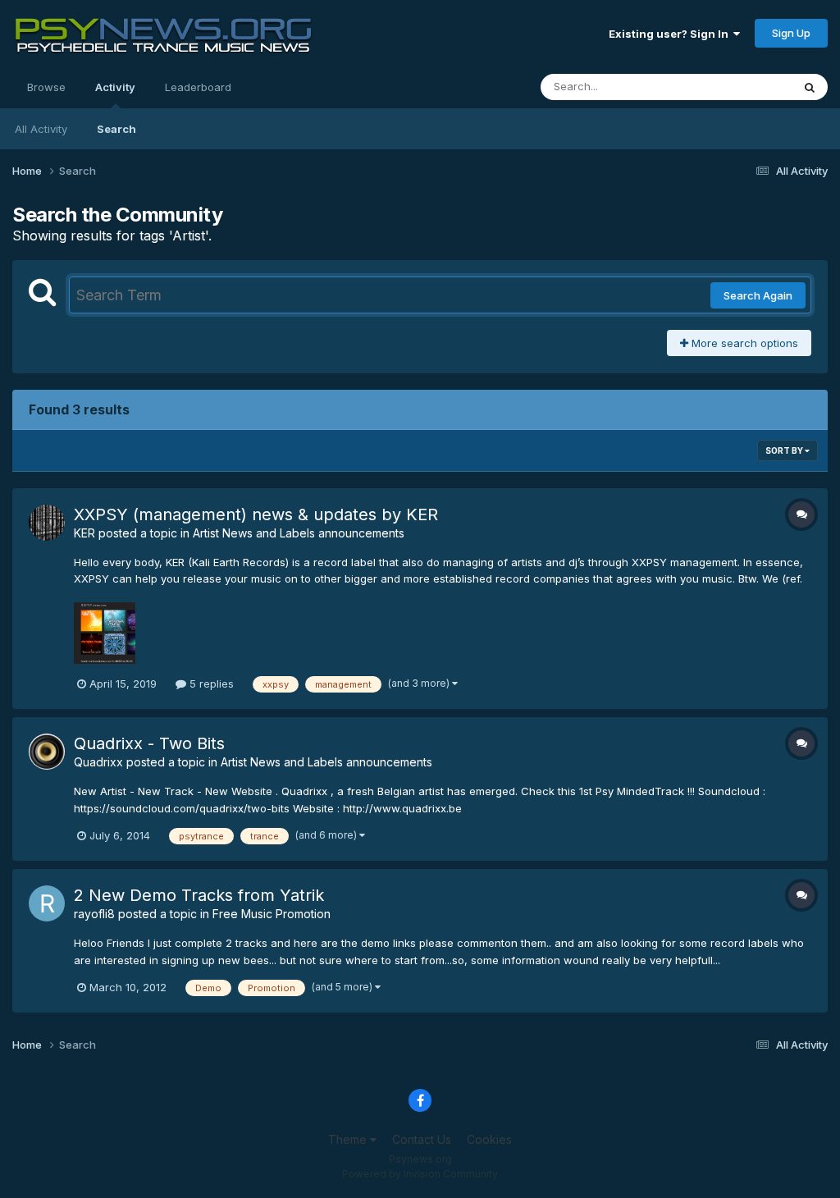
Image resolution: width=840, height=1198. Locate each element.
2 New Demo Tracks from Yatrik (199, 895)
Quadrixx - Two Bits (149, 743)
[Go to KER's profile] (47, 523)
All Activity (41, 128)
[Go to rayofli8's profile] (47, 903)
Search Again (758, 295)
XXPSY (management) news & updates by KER (256, 514)
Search (116, 128)
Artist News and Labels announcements (298, 533)
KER (84, 533)
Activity (115, 87)
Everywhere (740, 86)
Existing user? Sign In (671, 33)
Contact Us (421, 1139)
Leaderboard (198, 87)
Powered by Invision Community (420, 1174)
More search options (743, 343)
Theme (349, 1139)
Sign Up (791, 32)
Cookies (489, 1139)
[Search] (810, 87)
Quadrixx (98, 762)
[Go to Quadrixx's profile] (47, 752)
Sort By (785, 450)
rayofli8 (94, 914)
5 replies (210, 683)
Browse (46, 87)
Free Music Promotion (271, 914)
